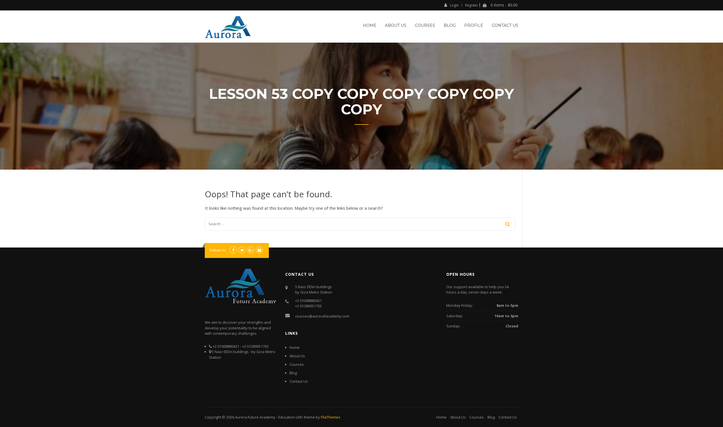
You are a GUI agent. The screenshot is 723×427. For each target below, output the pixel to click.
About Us (395, 25)
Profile (473, 25)
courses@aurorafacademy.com (322, 316)
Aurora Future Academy (255, 417)
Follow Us (218, 250)
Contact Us (505, 25)
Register (471, 5)
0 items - (503, 5)
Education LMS (290, 417)
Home (369, 25)
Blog (450, 25)
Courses (425, 25)
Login (454, 5)
